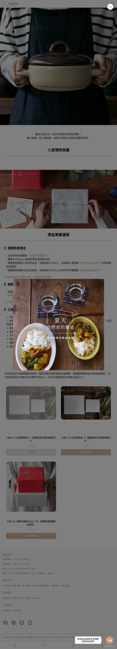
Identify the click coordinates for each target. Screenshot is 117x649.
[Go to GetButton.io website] (110, 646)
